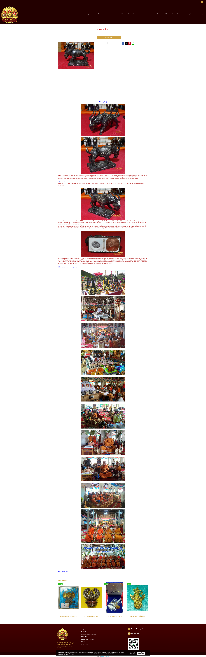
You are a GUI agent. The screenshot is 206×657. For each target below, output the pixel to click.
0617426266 (135, 634)
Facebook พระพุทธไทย (138, 629)
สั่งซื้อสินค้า (109, 38)
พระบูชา (88, 14)
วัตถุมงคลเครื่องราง (107, 48)
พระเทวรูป (188, 14)
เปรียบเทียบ (113, 43)
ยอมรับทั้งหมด (141, 653)
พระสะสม (196, 14)
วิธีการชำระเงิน (170, 14)
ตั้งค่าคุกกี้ (132, 653)
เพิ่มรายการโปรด (102, 43)
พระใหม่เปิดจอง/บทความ (145, 14)
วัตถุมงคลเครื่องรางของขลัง (113, 14)
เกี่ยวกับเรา (160, 14)
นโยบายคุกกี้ (71, 654)
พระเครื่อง (98, 14)
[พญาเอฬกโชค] (76, 55)
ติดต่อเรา (179, 14)
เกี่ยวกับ (83, 642)
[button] (202, 13)
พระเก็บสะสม (129, 14)
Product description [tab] (65, 98)
